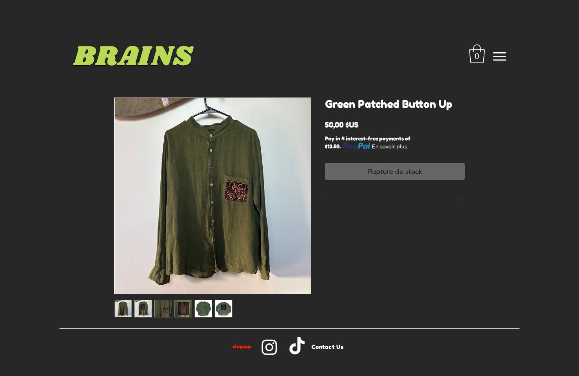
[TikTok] (297, 347)
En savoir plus (389, 146)
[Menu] (500, 56)
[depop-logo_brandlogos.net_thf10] (242, 347)
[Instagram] (269, 347)
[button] (477, 53)
